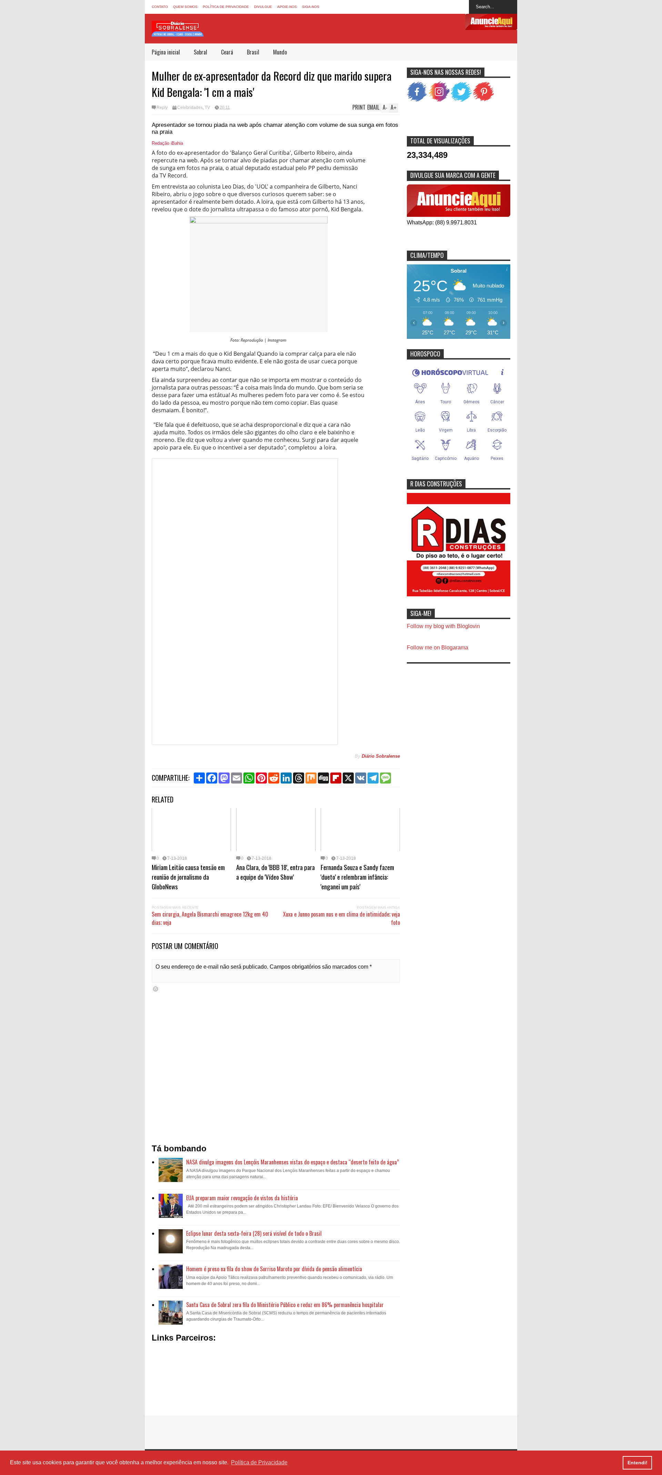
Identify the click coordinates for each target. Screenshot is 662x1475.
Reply (162, 107)
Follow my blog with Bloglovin (443, 626)
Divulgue (263, 7)
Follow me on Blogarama (437, 647)
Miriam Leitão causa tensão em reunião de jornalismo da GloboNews (188, 876)
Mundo (280, 52)
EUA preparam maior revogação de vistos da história (242, 1198)
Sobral (200, 52)
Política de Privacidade (226, 7)
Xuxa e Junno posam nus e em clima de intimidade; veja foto (341, 918)
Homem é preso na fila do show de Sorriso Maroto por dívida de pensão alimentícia (274, 1269)
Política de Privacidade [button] (259, 1462)
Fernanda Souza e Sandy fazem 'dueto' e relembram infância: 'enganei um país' (357, 876)
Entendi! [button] (638, 1462)
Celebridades (190, 107)
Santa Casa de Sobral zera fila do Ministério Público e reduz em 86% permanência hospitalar (285, 1305)
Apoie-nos (287, 7)
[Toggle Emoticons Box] (155, 988)
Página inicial (166, 52)
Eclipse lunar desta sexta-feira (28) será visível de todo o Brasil (254, 1233)
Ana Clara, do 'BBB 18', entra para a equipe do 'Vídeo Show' (275, 871)
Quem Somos (185, 7)
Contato (160, 7)
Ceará (227, 52)
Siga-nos (310, 7)
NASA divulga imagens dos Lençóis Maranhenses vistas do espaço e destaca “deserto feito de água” (292, 1162)
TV (207, 107)
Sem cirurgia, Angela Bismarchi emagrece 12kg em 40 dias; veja (210, 918)
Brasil (253, 52)
